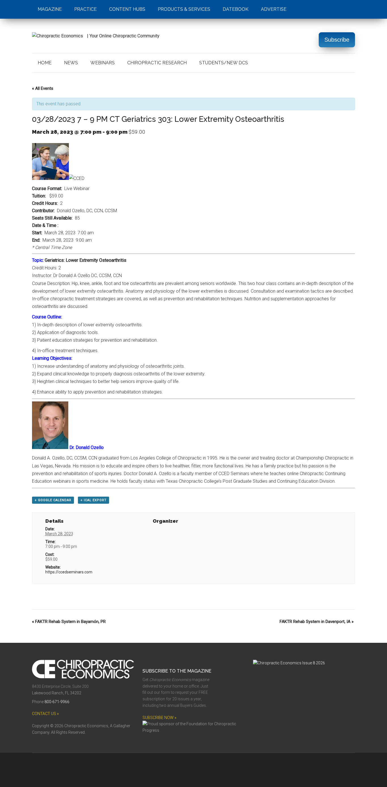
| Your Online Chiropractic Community (123, 36)
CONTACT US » (45, 713)
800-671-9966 (56, 701)
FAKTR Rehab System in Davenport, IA (317, 621)
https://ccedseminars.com (68, 572)
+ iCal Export (93, 500)
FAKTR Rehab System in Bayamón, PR (69, 621)
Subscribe (336, 40)
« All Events (42, 88)
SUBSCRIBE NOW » (159, 717)
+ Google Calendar (53, 500)
